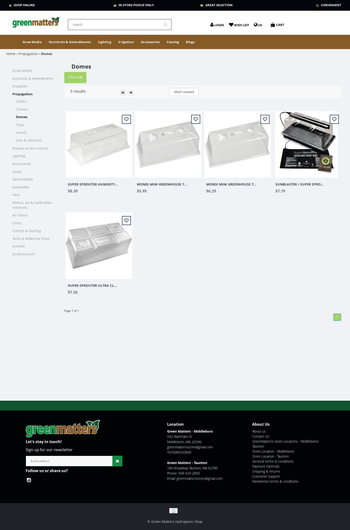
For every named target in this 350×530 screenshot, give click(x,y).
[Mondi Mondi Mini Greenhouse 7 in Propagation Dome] (237, 142)
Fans (16, 194)
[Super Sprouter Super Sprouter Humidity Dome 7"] (98, 142)
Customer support (266, 476)
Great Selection (219, 5)
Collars (21, 101)
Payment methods (266, 466)
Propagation (28, 53)
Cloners (22, 109)
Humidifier (20, 187)
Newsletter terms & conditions (275, 481)
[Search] (167, 23)
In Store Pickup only (136, 5)
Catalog (173, 42)
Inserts (21, 132)
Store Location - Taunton (270, 456)
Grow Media (32, 42)
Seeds (17, 171)
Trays (20, 124)
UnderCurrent (23, 254)
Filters (73, 77)
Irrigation (126, 42)
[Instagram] (30, 480)
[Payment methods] (175, 510)
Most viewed (184, 92)
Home (10, 53)
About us (259, 431)
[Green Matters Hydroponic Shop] (36, 21)
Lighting (104, 42)
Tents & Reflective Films (31, 238)
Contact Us (260, 436)
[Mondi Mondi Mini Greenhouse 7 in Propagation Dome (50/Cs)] (168, 142)
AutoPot (18, 246)
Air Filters (20, 215)
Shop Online (24, 5)
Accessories (150, 42)
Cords (17, 223)
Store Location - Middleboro (273, 451)
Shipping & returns (266, 471)
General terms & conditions (273, 461)
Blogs (190, 42)
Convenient (331, 5)
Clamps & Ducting (26, 230)
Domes (46, 53)
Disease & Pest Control (30, 148)
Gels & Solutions (29, 140)
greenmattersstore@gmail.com (190, 447)
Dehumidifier (22, 179)
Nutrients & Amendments (70, 42)
